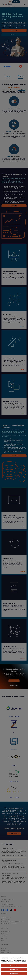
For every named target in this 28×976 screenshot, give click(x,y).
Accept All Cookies (14, 973)
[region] (14, 965)
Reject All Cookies (14, 969)
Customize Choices (14, 965)
